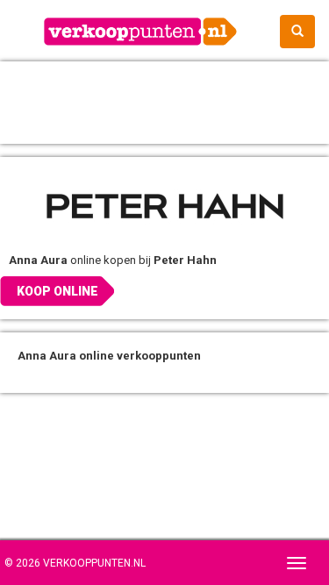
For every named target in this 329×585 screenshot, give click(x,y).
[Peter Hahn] (164, 205)
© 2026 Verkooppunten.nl (75, 563)
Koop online (57, 291)
